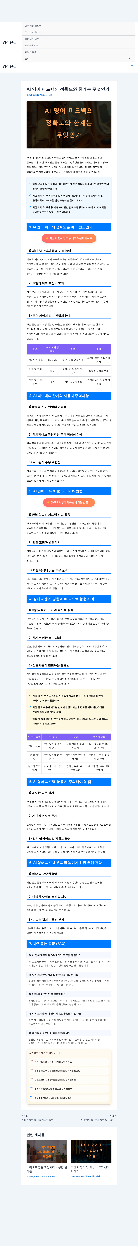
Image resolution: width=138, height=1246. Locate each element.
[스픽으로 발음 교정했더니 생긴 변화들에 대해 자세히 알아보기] (47, 1151)
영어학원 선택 (32, 45)
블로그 (28, 58)
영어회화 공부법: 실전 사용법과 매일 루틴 (53, 1098)
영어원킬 (10, 42)
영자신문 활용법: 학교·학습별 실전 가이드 (53, 1089)
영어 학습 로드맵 (33, 25)
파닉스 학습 (30, 52)
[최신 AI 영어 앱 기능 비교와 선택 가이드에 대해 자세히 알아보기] (91, 1151)
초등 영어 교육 (32, 38)
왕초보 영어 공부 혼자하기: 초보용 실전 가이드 (55, 1080)
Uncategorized (33, 1176)
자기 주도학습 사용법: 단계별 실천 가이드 (53, 1062)
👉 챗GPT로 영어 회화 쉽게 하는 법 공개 (69, 502)
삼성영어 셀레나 (33, 32)
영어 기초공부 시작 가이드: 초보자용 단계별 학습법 (57, 1071)
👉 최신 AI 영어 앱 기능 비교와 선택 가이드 (69, 238)
